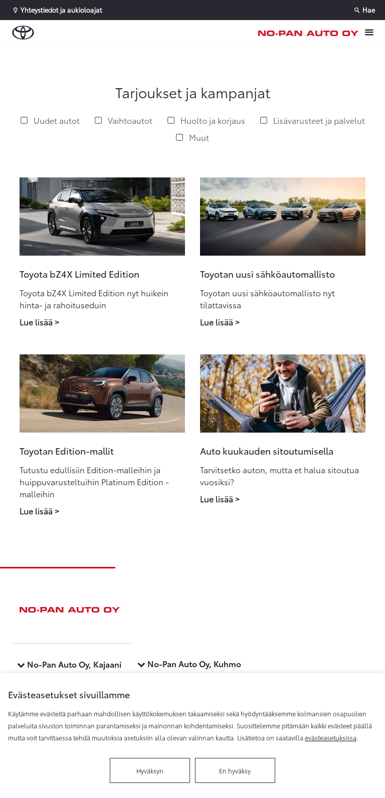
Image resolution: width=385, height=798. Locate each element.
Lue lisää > (39, 321)
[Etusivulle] (308, 33)
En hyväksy (235, 770)
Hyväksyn (149, 770)
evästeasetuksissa (330, 737)
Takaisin (61, 54)
